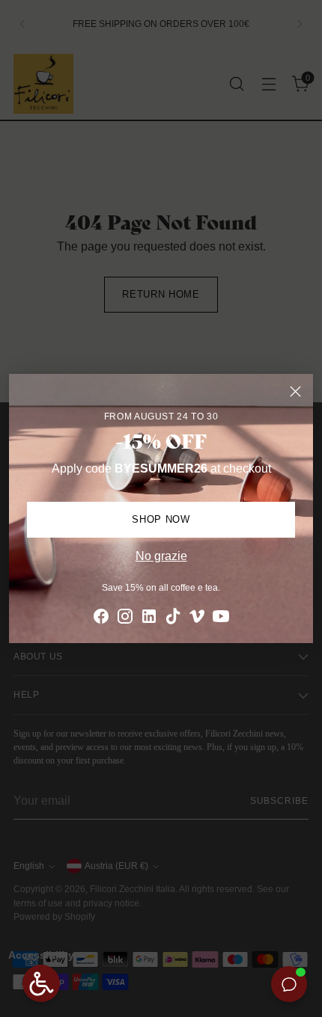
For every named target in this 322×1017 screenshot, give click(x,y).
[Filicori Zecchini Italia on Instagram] (125, 618)
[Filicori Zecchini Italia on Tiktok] (173, 618)
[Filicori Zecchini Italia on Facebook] (101, 618)
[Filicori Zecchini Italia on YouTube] (221, 618)
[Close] (295, 391)
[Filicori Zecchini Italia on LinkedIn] (149, 618)
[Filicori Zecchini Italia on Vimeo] (197, 618)
